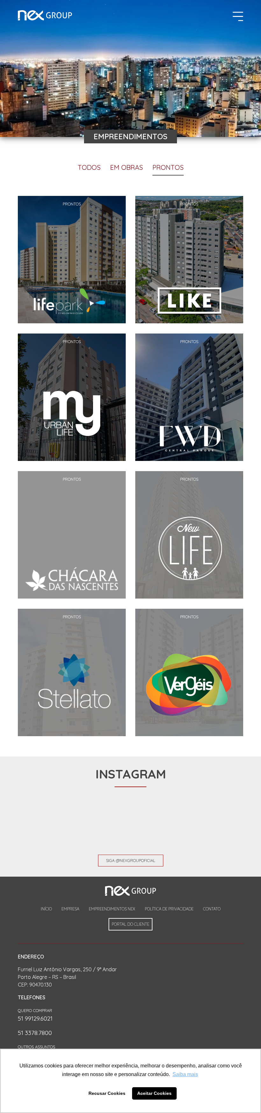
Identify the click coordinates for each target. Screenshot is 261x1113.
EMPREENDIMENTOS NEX (112, 908)
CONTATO (212, 908)
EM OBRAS (126, 167)
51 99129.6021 (35, 1018)
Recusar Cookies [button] (106, 1093)
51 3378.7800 (35, 1033)
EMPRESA (70, 908)
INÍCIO (46, 908)
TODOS (89, 167)
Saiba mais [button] (185, 1074)
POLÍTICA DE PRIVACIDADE (169, 908)
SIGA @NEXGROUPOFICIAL (130, 860)
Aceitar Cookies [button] (154, 1093)
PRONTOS (168, 167)
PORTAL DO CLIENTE (130, 924)
